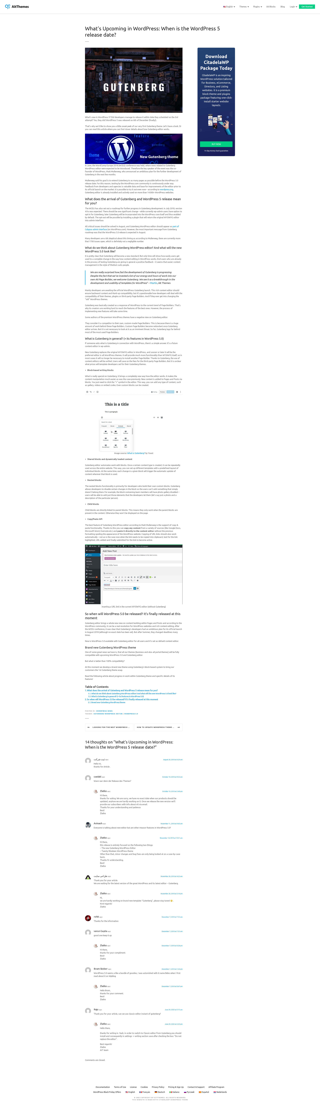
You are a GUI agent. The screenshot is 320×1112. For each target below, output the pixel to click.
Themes (243, 6)
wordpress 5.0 (131, 714)
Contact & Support (196, 1087)
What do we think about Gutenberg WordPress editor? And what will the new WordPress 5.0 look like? (133, 694)
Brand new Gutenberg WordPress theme (108, 702)
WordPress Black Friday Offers (107, 1092)
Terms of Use (120, 1087)
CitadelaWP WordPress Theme (173, 1100)
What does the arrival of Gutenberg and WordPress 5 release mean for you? (122, 690)
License (133, 1087)
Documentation (103, 1087)
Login (292, 6)
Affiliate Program (216, 1087)
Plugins (256, 6)
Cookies (144, 1087)
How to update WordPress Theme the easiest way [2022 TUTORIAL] (159, 727)
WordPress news (104, 711)
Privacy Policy (158, 1087)
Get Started (307, 6)
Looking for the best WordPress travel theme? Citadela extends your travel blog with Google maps (113, 727)
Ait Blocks (271, 6)
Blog (283, 6)
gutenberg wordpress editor (108, 714)
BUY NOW (216, 144)
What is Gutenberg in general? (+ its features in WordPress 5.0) (117, 696)
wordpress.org (166, 189)
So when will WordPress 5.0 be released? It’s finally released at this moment (122, 699)
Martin (153, 283)
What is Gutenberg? (136, 453)
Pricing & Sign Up (176, 1087)
